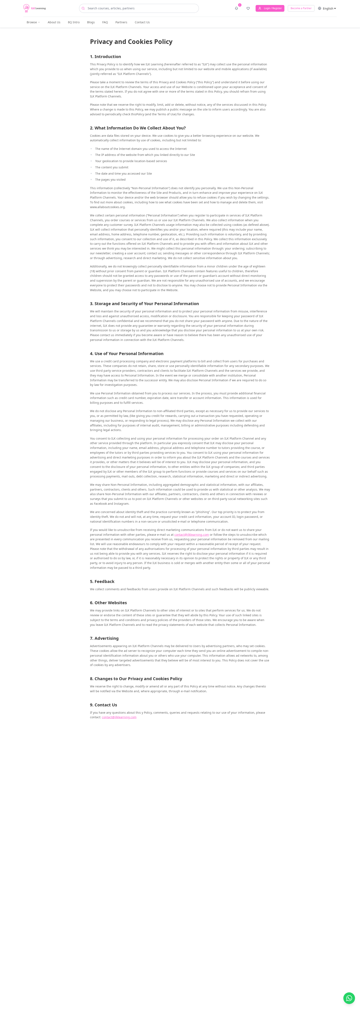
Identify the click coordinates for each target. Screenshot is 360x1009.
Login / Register (273, 8)
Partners (121, 22)
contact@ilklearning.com (191, 535)
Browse (32, 22)
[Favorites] (248, 8)
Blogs (91, 22)
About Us (54, 22)
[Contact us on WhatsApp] (349, 998)
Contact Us (142, 22)
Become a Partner (301, 8)
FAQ (105, 22)
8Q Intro (74, 22)
